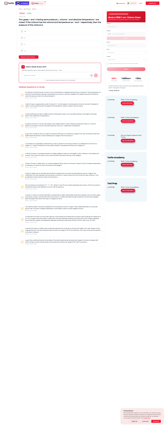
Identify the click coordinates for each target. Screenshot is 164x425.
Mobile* (109, 30)
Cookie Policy (147, 418)
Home (20, 9)
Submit (126, 69)
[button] (60, 31)
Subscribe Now (127, 103)
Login (140, 3)
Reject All (134, 421)
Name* (109, 23)
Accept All (156, 421)
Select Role (111, 52)
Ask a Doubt (27, 9)
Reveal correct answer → (28, 57)
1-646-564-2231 (121, 3)
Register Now (152, 3)
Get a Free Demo (128, 121)
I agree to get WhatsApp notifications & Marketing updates (123, 63)
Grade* (109, 56)
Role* (108, 49)
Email (108, 42)
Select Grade (111, 59)
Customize (145, 421)
